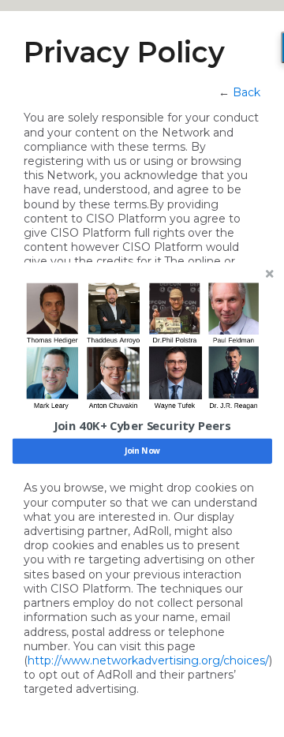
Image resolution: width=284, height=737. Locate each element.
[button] (142, 426)
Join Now (143, 451)
